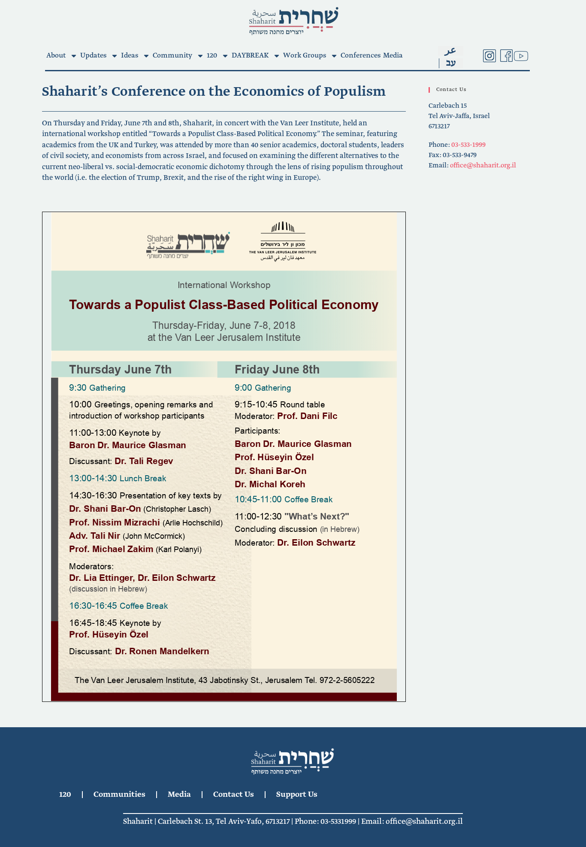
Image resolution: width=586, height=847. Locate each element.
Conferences (361, 55)
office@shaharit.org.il (483, 165)
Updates (93, 55)
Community (172, 55)
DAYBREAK (250, 55)
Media (393, 55)
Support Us (296, 794)
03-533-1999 (468, 145)
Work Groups (304, 55)
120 (212, 55)
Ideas (129, 55)
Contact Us (233, 794)
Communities (119, 794)
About (56, 55)
